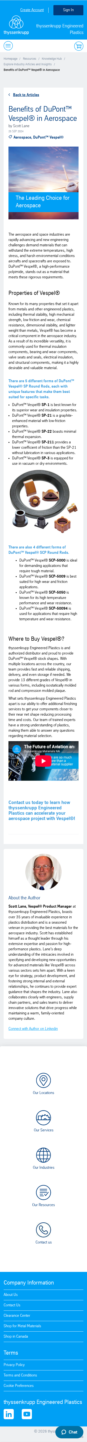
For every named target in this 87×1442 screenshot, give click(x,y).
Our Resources (43, 1205)
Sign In (68, 10)
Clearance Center (17, 1316)
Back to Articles (26, 95)
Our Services (43, 1130)
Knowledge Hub (52, 59)
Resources (29, 59)
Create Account (32, 10)
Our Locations (43, 1093)
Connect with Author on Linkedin (33, 1029)
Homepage (10, 59)
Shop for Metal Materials (22, 1326)
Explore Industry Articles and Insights (28, 64)
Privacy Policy (14, 1365)
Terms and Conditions (20, 1375)
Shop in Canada (16, 1336)
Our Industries (43, 1167)
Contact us (44, 1242)
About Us (11, 1295)
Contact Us (12, 1305)
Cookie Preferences (19, 1386)
